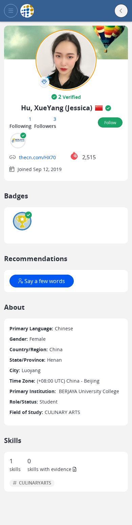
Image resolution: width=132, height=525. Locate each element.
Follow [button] (110, 122)
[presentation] (44, 82)
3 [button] (54, 119)
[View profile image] (66, 59)
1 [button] (30, 119)
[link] (27, 11)
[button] (11, 11)
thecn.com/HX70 (37, 157)
